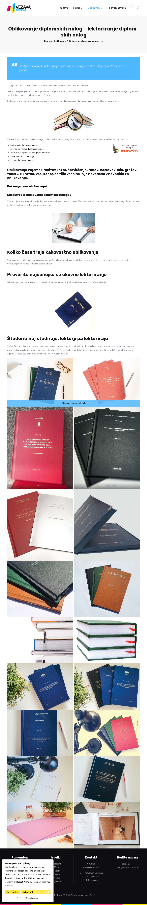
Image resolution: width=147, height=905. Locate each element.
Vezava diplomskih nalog (107, 485)
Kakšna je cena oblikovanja (26, 186)
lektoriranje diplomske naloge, (24, 145)
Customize (12, 892)
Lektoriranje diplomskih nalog (73, 403)
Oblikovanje (60, 41)
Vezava (40, 485)
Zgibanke (57, 881)
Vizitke (57, 878)
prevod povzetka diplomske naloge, (27, 149)
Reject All (28, 892)
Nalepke (56, 871)
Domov (48, 41)
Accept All (43, 892)
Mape (56, 867)
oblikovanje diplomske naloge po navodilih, (30, 153)
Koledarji (57, 864)
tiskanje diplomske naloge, (22, 156)
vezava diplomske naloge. (22, 160)
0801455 (91, 864)
